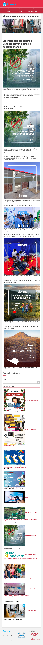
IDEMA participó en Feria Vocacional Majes (18, 205)
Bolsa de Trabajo (34, 635)
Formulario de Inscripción (32, 11)
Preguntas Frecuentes (35, 638)
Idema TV (27, 497)
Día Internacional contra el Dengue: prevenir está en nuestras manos (18, 43)
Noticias (8, 11)
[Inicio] (9, 4)
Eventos (20, 11)
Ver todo (4, 375)
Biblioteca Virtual (34, 634)
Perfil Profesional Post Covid (9, 600)
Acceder (20, 8)
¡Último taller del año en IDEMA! (31, 400)
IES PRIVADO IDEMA (6, 633)
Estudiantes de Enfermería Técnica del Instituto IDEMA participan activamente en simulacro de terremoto (21, 235)
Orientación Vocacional (35, 633)
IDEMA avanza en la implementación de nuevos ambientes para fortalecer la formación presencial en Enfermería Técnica (21, 158)
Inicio (9, 8)
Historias (32, 8)
